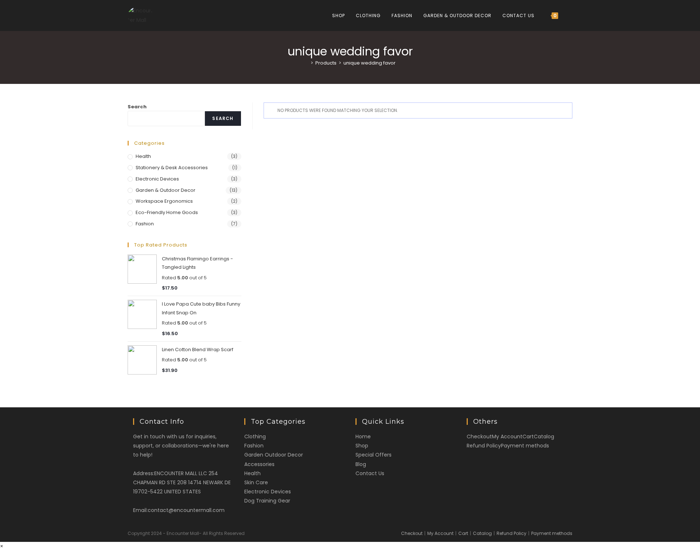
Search (137, 106)
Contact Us (369, 473)
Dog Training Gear (267, 500)
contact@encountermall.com (186, 510)
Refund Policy (484, 445)
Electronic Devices (157, 178)
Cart (528, 436)
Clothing (255, 436)
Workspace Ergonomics (164, 201)
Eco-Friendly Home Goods (167, 212)
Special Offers (373, 454)
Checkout (479, 436)
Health (143, 156)
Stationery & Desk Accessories (172, 167)
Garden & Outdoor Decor (165, 190)
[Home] (306, 62)
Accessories (259, 464)
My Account (507, 436)
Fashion (145, 223)
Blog (360, 464)
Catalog (544, 436)
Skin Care (256, 482)
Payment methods (525, 445)
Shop (361, 445)
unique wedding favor (369, 62)
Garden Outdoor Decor (273, 454)
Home (363, 436)
